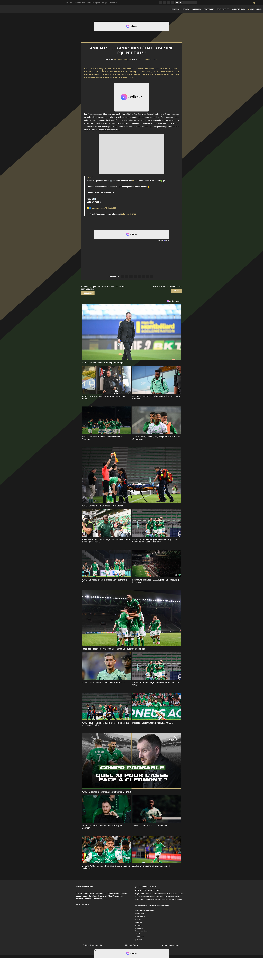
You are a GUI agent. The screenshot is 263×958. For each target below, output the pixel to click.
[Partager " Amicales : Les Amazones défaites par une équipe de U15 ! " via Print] (151, 277)
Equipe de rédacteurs (109, 3)
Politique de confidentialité (75, 3)
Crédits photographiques (170, 945)
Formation (196, 9)
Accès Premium (254, 9)
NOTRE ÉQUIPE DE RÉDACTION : (144, 911)
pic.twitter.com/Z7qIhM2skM (104, 208)
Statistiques (209, 9)
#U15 (90, 177)
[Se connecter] (253, 3)
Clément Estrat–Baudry (141, 931)
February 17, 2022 (128, 214)
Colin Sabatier (139, 934)
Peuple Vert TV (222, 9)
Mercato (185, 9)
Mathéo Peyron (139, 928)
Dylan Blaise (138, 940)
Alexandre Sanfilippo (122, 59)
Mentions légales (93, 3)
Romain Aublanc (139, 913)
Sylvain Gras (138, 922)
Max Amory (138, 919)
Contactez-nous (238, 9)
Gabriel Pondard (139, 937)
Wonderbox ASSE (95, 899)
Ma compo (175, 9)
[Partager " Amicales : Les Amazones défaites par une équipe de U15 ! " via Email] (147, 277)
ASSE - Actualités (150, 59)
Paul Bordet (138, 925)
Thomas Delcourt (140, 916)
